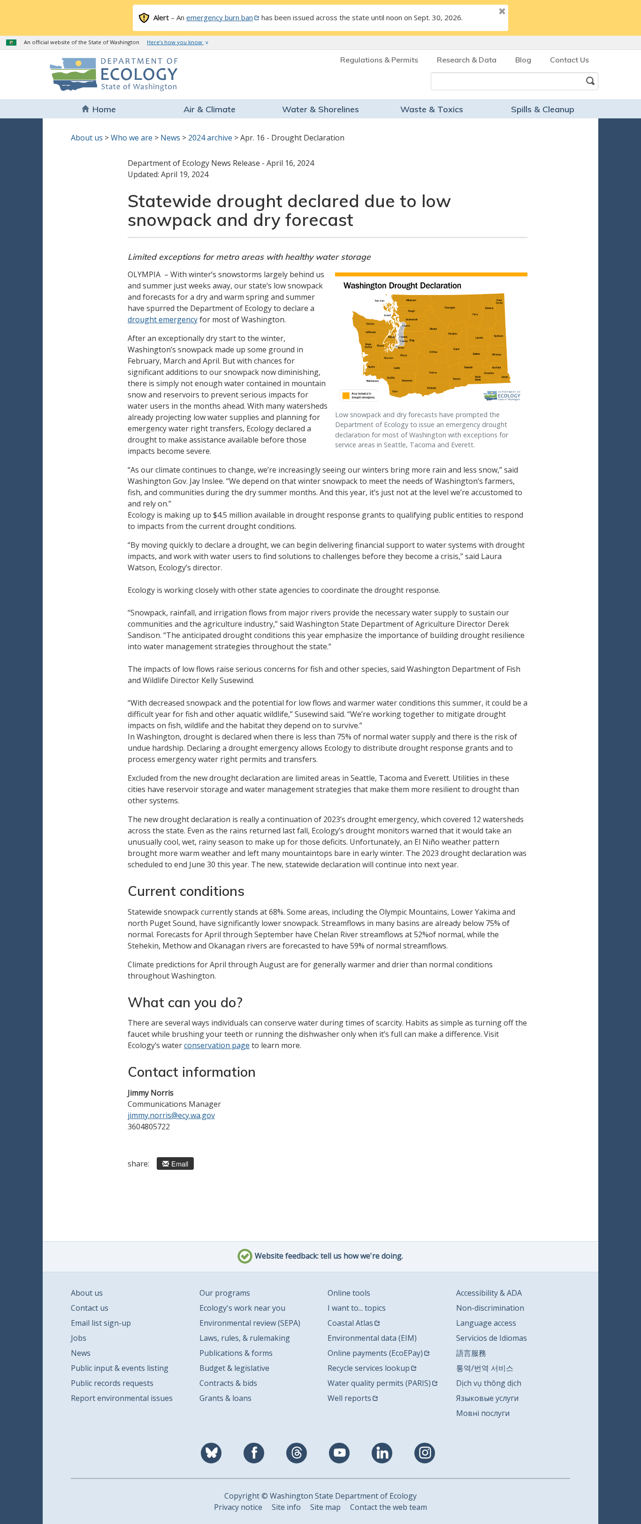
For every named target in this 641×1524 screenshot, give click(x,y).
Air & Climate (209, 109)
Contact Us (569, 59)
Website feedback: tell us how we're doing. (328, 1256)
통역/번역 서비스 (484, 1368)
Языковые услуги (487, 1398)
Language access (486, 1323)
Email (179, 1163)
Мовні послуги (483, 1413)
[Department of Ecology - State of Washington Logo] (103, 74)
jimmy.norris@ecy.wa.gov (171, 1115)
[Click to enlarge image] (431, 338)
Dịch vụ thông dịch (488, 1383)
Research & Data (466, 59)
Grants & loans (225, 1398)
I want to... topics (357, 1308)
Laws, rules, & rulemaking (244, 1338)
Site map (325, 1507)
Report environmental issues (122, 1398)
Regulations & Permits (379, 59)
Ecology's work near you (242, 1308)
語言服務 (471, 1353)
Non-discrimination (490, 1308)
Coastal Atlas (350, 1323)
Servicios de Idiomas (491, 1338)
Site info (286, 1507)
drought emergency (163, 319)
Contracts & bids (228, 1383)
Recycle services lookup (369, 1368)
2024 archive (210, 137)
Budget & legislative (234, 1368)
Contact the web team (388, 1507)
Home (104, 109)
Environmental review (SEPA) (249, 1323)
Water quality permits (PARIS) (379, 1383)
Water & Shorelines (320, 109)
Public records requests (112, 1383)
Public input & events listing (119, 1368)
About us (87, 137)
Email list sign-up (101, 1323)
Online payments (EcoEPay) (375, 1353)
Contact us (89, 1308)
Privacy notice (238, 1507)
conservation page (217, 1045)
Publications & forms (236, 1353)
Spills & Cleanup (542, 109)
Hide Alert (481, 12)
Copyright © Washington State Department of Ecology (320, 1496)
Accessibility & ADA (489, 1293)
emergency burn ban (219, 17)
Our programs (224, 1293)
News (170, 137)
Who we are (132, 137)
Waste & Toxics (431, 109)
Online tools (349, 1293)
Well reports (349, 1398)
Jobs (78, 1338)
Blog (523, 59)
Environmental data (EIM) (372, 1338)
